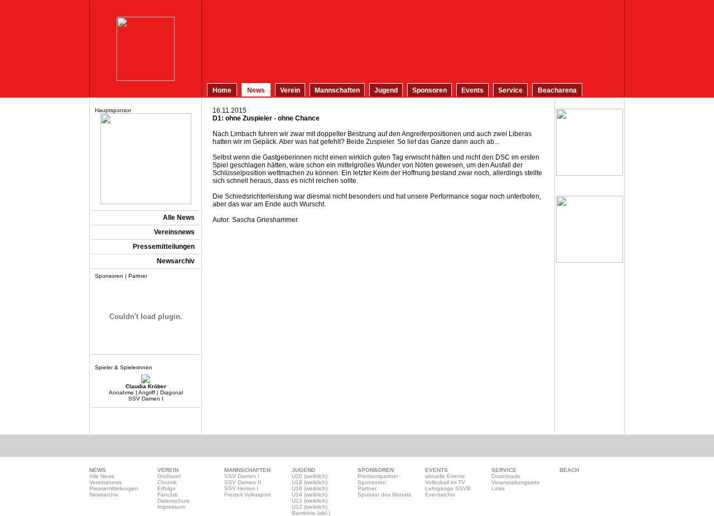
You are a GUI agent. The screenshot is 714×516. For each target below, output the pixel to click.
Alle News (101, 476)
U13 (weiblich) (309, 501)
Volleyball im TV (445, 482)
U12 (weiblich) (309, 507)
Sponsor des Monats (384, 494)
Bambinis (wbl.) (311, 513)
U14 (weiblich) (309, 494)
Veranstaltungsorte (515, 482)
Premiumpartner (378, 476)
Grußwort (169, 476)
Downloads (505, 476)
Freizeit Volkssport (247, 494)
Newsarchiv (103, 494)
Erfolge (166, 488)
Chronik (167, 482)
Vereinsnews (105, 482)
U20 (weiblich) (309, 476)
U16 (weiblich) (309, 488)
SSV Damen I (241, 476)
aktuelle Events (445, 476)
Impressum (171, 507)
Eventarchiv (440, 494)
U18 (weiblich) (309, 482)
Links (498, 488)
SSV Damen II (242, 482)
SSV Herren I (241, 488)
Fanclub (167, 494)
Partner (367, 488)
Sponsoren (372, 482)
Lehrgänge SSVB (448, 488)
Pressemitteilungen (113, 488)
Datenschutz (173, 501)
